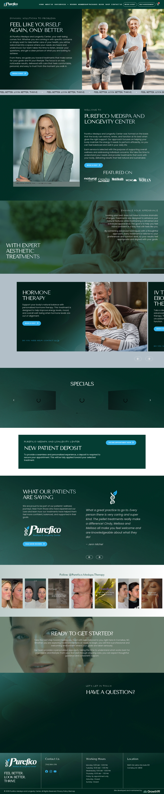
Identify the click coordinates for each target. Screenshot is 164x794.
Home (41, 4)
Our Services (60, 4)
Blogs (101, 4)
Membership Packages (87, 4)
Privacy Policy (62, 791)
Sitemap (71, 791)
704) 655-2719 (51, 764)
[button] (138, 359)
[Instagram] (50, 771)
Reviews (73, 4)
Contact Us (116, 4)
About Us (49, 4)
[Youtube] (55, 771)
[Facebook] (46, 771)
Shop (107, 4)
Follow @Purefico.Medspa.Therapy (82, 574)
